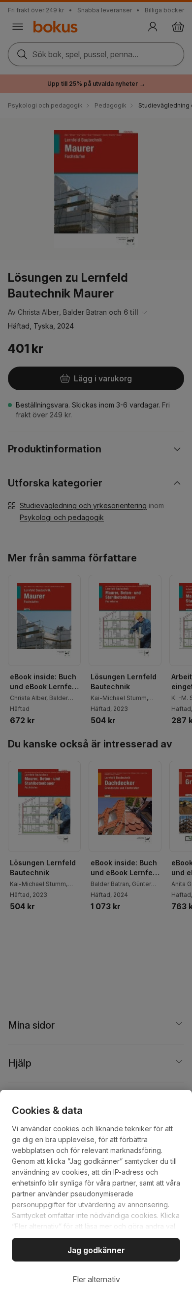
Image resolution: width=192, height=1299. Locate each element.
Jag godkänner (96, 1250)
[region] (96, 1194)
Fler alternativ (96, 1279)
